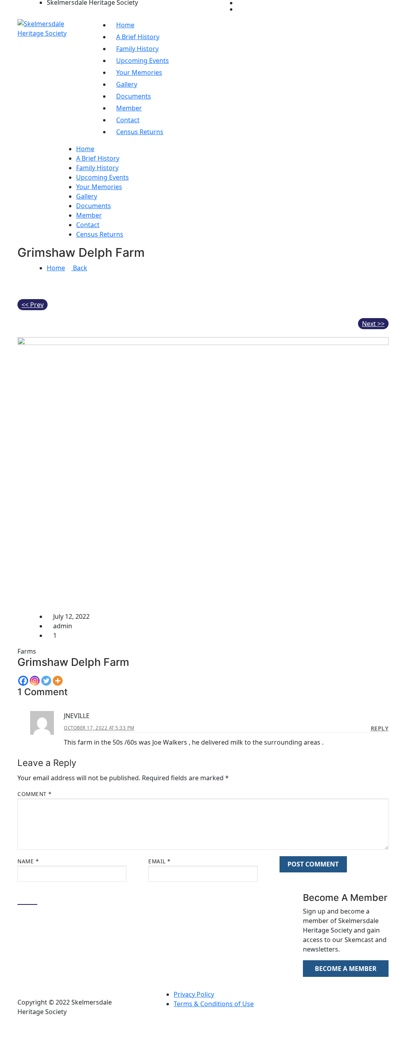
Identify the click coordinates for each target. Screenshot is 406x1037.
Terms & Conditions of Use (214, 1003)
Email (159, 861)
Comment (34, 794)
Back (79, 268)
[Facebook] (23, 681)
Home (56, 268)
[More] (58, 681)
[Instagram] (35, 681)
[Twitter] (46, 681)
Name (27, 861)
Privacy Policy (194, 994)
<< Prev (32, 304)
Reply (380, 728)
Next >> (373, 323)
